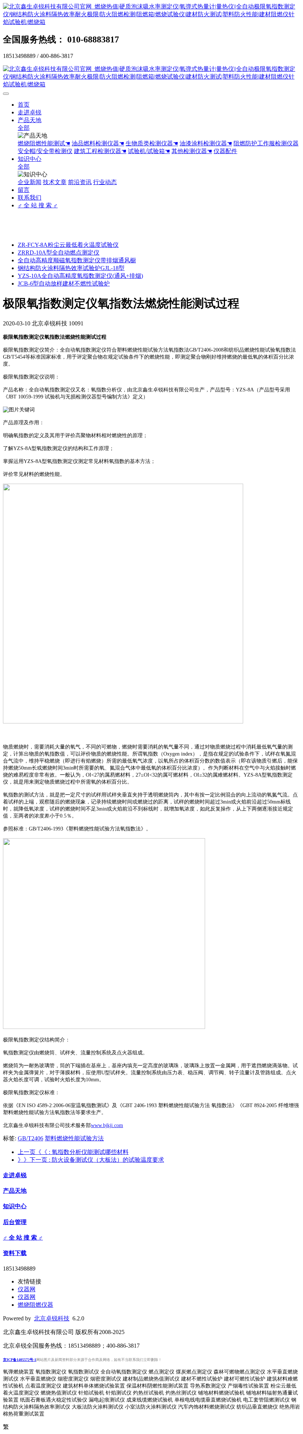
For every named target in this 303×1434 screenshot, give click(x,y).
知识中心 (29, 159)
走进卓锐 (29, 112)
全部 (24, 128)
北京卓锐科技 (51, 1318)
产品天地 (29, 120)
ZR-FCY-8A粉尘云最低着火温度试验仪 (68, 245)
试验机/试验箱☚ (149, 151)
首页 (24, 104)
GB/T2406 (30, 1138)
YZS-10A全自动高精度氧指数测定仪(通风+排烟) (80, 276)
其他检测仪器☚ (191, 151)
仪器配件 (225, 151)
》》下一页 (91, 1160)
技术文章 (55, 182)
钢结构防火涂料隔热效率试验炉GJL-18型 (71, 268)
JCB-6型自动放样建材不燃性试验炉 (64, 283)
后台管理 (15, 1222)
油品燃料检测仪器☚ (98, 143)
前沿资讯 (80, 182)
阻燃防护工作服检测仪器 (266, 143)
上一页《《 (73, 1152)
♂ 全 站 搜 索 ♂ (38, 205)
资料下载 (15, 1253)
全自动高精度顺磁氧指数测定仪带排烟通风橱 (77, 260)
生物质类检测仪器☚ (152, 143)
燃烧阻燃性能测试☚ (44, 143)
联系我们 (29, 197)
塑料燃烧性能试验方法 (74, 1138)
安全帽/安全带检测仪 (45, 151)
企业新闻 (29, 182)
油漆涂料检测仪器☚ (206, 143)
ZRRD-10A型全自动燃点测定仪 (58, 252)
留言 (24, 190)
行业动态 (105, 182)
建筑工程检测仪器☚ (100, 151)
